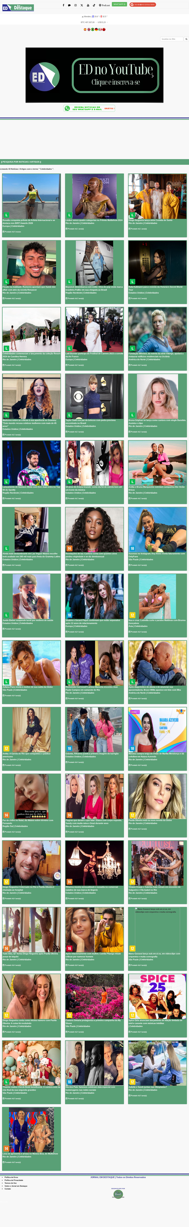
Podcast (105, 5)
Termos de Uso (11, 1183)
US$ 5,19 (102, 22)
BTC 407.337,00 (87, 22)
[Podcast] (95, 75)
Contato (8, 1189)
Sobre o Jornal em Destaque (16, 1186)
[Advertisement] (77, 141)
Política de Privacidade (14, 1180)
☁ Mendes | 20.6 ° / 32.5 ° (94, 16)
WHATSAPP (119, 4)
